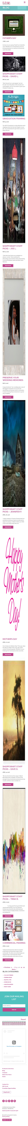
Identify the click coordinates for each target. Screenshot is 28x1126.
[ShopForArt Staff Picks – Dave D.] (14, 710)
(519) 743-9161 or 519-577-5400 (10, 1110)
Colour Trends (8, 975)
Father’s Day (9, 38)
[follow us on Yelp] (12, 1101)
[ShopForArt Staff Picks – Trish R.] (14, 840)
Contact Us (5, 1084)
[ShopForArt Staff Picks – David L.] (14, 63)
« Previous (6, 967)
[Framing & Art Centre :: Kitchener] (15, 3)
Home (4, 1076)
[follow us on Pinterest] (9, 1101)
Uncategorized (8, 984)
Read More (8, 53)
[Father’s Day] (14, 25)
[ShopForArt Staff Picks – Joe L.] (14, 190)
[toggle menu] (24, 2)
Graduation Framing (14, 118)
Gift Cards (5, 1086)
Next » (14, 969)
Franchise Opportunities (9, 1088)
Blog (3, 1070)
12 (24, 967)
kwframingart (7, 1061)
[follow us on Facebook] (3, 1101)
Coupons (4, 1072)
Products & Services (8, 1068)
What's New (7, 986)
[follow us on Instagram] (6, 1101)
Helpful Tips (7, 979)
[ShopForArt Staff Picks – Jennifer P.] (14, 453)
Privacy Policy (6, 1116)
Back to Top (7, 1120)
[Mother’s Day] (14, 583)
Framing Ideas (8, 977)
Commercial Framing (14, 943)
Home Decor (7, 982)
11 (21, 967)
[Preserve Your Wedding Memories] (14, 322)
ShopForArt (6, 1092)
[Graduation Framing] (14, 105)
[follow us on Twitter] (14, 1101)
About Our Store (6, 1074)
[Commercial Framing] (14, 930)
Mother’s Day (10, 639)
